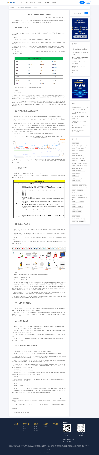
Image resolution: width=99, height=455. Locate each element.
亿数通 (26, 2)
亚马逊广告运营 (75, 168)
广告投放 (24, 430)
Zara (86, 218)
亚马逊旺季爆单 (75, 158)
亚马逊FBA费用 (82, 221)
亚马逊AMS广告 (84, 145)
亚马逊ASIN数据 (75, 160)
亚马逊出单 (74, 148)
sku (81, 183)
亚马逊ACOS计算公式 (76, 180)
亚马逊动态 (36, 430)
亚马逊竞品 (74, 204)
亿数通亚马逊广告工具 (76, 165)
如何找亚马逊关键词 (76, 216)
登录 (88, 2)
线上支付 (82, 218)
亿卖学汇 (12, 8)
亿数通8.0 (85, 163)
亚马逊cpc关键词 (75, 143)
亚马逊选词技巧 (75, 192)
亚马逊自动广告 (82, 158)
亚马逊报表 (74, 201)
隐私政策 (51, 449)
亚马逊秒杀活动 (16, 398)
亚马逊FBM (74, 163)
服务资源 (45, 426)
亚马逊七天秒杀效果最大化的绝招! (21, 412)
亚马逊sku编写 (80, 190)
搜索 (86, 13)
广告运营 (18, 8)
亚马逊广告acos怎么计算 (77, 178)
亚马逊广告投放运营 (81, 148)
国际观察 (35, 426)
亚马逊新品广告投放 (76, 173)
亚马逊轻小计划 (75, 221)
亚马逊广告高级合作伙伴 (77, 211)
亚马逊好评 (80, 163)
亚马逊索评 (81, 168)
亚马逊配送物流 (75, 150)
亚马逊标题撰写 (75, 187)
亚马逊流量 (84, 165)
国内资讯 (35, 428)
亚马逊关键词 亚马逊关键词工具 (78, 195)
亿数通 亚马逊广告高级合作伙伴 (78, 214)
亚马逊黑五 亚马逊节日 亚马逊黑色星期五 (79, 198)
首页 (22, 2)
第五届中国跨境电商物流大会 (77, 155)
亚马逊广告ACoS (75, 175)
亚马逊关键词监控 (75, 209)
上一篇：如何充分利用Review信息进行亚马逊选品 (25, 404)
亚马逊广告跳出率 (82, 185)
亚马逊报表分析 (81, 201)
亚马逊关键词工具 (75, 218)
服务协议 (47, 449)
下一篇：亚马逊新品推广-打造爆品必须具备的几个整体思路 (53, 404)
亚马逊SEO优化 (75, 185)
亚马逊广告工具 (81, 170)
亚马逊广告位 (74, 170)
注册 (82, 2)
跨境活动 (54, 2)
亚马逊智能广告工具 (76, 183)
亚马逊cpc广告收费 (76, 145)
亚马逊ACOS (82, 160)
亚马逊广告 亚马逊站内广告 (77, 206)
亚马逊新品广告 (75, 153)
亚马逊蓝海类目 (82, 150)
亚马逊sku (74, 190)
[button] (33, 2)
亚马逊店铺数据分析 (83, 187)
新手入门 (24, 426)
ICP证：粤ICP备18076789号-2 (56, 452)
